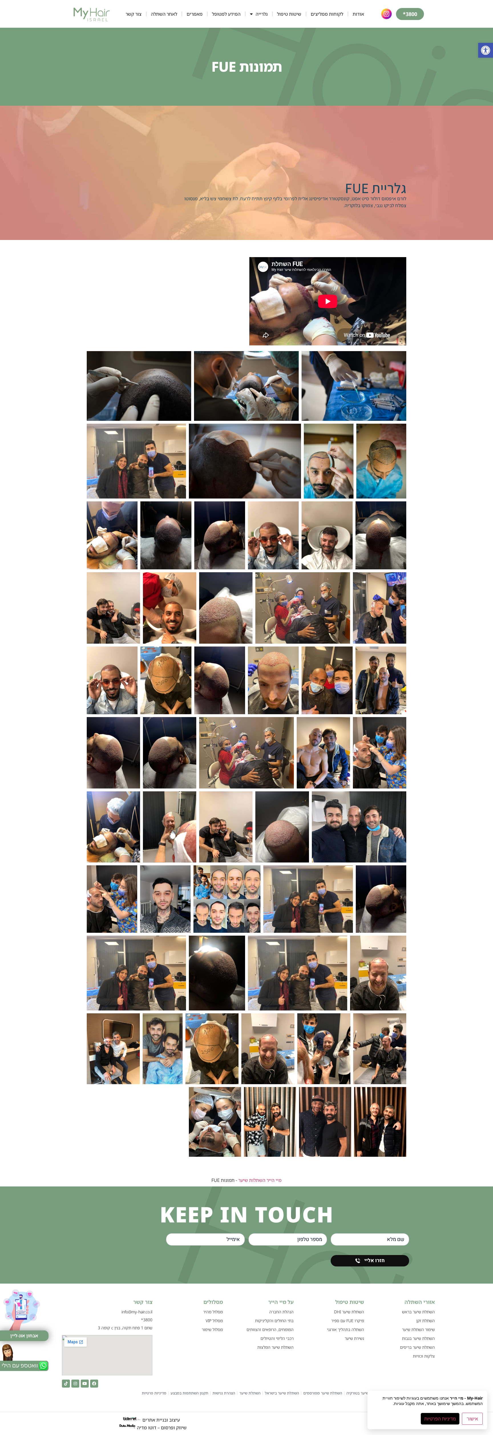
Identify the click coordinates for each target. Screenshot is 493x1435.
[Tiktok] (66, 1384)
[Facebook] (94, 1384)
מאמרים (195, 14)
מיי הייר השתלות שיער (260, 1180)
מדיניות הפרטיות (440, 1419)
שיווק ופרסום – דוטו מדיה (162, 1427)
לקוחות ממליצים (327, 14)
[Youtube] (85, 1384)
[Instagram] (75, 1384)
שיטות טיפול (289, 14)
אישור (472, 1419)
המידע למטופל (226, 14)
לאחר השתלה (164, 14)
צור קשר (134, 14)
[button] (485, 50)
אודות (358, 14)
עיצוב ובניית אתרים (160, 1420)
